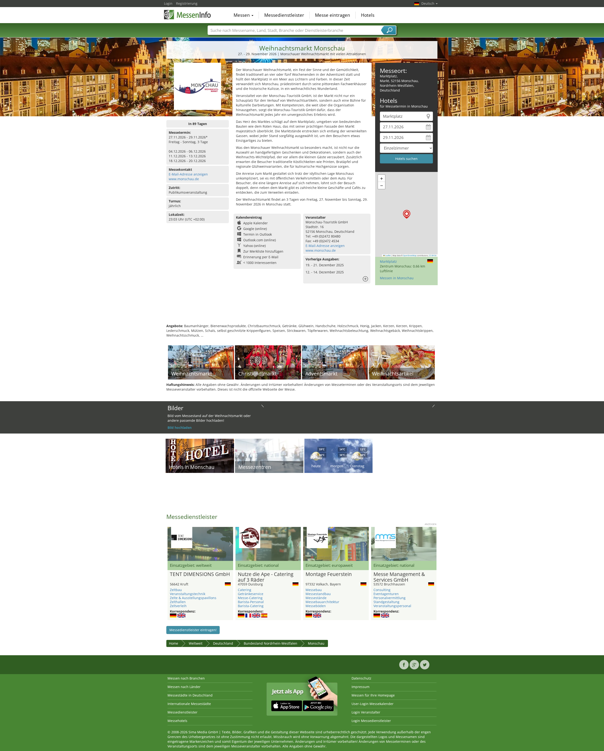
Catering (244, 590)
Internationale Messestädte (189, 703)
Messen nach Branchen (186, 678)
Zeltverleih (178, 606)
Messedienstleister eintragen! (193, 630)
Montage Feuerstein (329, 574)
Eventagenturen (386, 594)
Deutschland (223, 643)
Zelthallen (178, 602)
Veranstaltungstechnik (187, 594)
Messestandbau (318, 594)
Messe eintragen (332, 15)
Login (168, 3)
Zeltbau (176, 590)
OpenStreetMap (409, 255)
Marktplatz (388, 261)
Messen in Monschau (397, 278)
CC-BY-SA (432, 255)
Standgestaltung (386, 602)
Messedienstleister (284, 15)
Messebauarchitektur (322, 602)
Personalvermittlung (389, 598)
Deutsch (428, 3)
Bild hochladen (180, 427)
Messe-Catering (250, 598)
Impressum (360, 686)
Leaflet (388, 255)
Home (173, 643)
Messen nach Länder (184, 686)
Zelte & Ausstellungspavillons (193, 598)
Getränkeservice (250, 594)
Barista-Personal (251, 602)
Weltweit (195, 643)
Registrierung (186, 3)
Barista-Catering (251, 606)
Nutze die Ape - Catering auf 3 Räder (265, 577)
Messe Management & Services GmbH (399, 577)
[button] (407, 214)
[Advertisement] (302, 308)
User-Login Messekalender (373, 703)
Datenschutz (361, 678)
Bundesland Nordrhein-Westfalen (270, 643)
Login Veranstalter (366, 712)
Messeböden (316, 606)
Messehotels (177, 720)
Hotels (367, 15)
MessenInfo (187, 14)
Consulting (381, 590)
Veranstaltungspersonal (392, 606)
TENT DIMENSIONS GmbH (200, 574)
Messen (242, 15)
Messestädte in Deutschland (190, 695)
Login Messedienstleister (371, 720)
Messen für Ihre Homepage (373, 695)
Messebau (314, 590)
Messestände (316, 598)
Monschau (316, 643)
